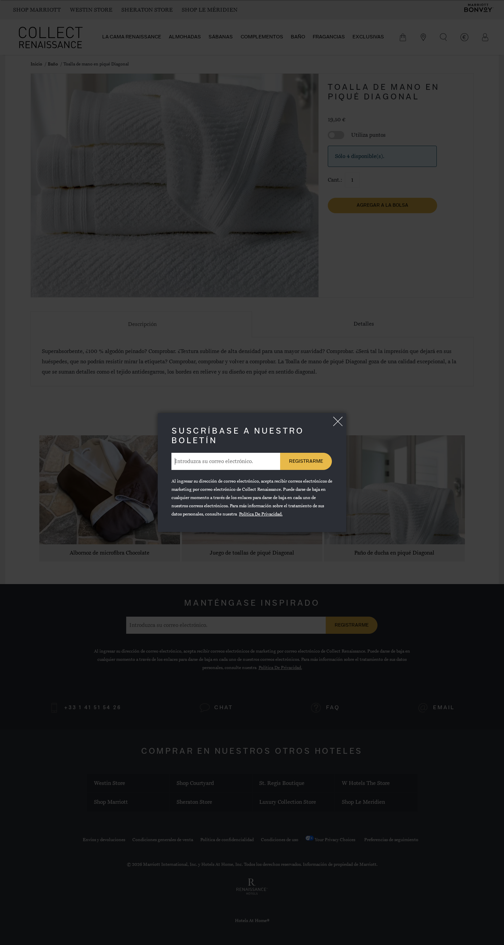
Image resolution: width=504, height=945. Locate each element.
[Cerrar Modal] (337, 421)
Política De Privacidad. (261, 514)
